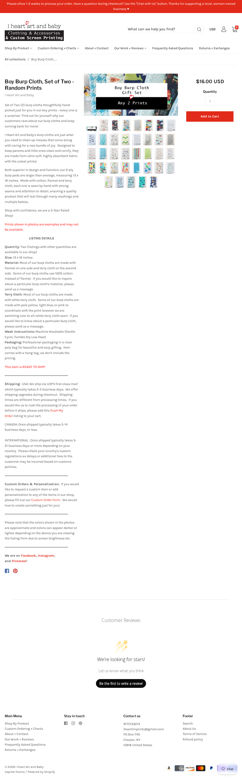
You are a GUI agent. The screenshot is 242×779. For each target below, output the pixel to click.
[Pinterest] (15, 571)
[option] (131, 95)
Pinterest (19, 561)
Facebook (28, 556)
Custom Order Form (45, 500)
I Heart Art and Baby (19, 95)
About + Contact (96, 48)
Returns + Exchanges (214, 48)
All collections (15, 59)
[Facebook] (7, 571)
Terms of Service (195, 734)
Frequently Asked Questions (172, 48)
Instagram (46, 556)
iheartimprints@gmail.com (143, 729)
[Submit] (199, 29)
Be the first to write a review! (121, 683)
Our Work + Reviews (129, 48)
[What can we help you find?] (165, 29)
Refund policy (193, 739)
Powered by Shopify (41, 772)
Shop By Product (17, 48)
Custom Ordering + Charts (57, 48)
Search (188, 723)
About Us (189, 729)
